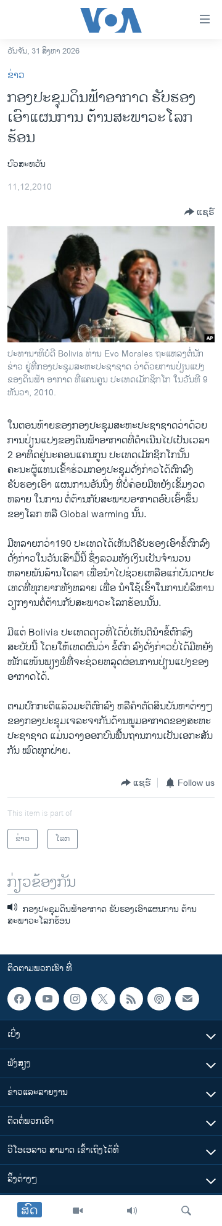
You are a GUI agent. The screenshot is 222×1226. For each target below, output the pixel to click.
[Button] (199, 211)
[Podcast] (159, 998)
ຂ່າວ (16, 75)
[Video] (77, 1210)
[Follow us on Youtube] (47, 998)
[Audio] (131, 1210)
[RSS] (131, 998)
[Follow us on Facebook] (19, 998)
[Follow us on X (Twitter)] (103, 998)
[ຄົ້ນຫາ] (186, 1210)
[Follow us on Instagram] (75, 998)
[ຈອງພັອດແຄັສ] (187, 998)
